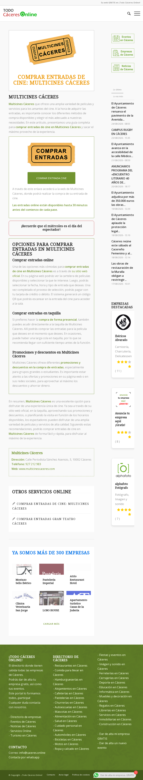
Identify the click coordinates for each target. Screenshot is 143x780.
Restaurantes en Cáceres (71, 665)
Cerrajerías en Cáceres (114, 678)
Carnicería (121, 347)
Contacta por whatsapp (24, 757)
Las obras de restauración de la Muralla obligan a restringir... (122, 272)
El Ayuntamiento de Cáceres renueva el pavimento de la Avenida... (122, 112)
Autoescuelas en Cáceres (71, 707)
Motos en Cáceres (66, 744)
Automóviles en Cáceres (70, 735)
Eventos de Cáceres (23, 722)
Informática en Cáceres (114, 692)
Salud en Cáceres (66, 721)
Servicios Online (20, 731)
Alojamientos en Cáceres (71, 689)
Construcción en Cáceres (115, 724)
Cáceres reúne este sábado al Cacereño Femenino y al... (121, 247)
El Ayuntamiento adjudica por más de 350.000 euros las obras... (122, 199)
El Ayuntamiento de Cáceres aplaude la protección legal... (122, 223)
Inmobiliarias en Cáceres (115, 719)
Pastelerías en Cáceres (69, 698)
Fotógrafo (121, 495)
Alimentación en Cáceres (71, 716)
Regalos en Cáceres (112, 705)
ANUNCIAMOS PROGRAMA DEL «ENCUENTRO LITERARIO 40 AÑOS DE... (122, 174)
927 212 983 (33, 464)
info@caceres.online (32, 753)
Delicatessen (123, 356)
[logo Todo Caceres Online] (20, 13)
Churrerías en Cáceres (69, 703)
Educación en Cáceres (113, 687)
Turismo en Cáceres (23, 735)
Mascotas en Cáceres (68, 712)
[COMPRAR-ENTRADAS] (51, 155)
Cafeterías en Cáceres (69, 693)
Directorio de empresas (25, 717)
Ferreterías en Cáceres (114, 673)
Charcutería (122, 351)
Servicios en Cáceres (112, 715)
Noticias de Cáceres (23, 726)
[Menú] (135, 13)
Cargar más (51, 623)
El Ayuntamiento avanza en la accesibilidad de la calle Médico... (122, 150)
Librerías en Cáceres (112, 710)
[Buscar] (127, 13)
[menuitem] (127, 13)
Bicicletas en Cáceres (68, 739)
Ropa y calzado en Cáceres (72, 749)
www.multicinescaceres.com (37, 469)
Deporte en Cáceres (112, 682)
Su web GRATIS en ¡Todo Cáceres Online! (120, 2)
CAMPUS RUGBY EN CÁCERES (122, 132)
